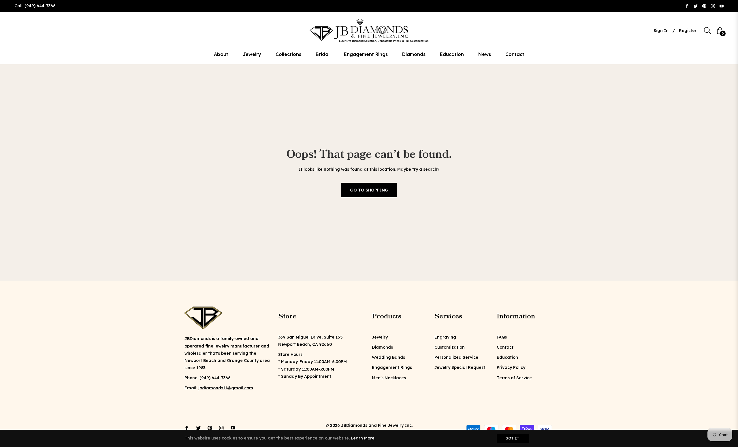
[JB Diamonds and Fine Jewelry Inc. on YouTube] (722, 5)
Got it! (513, 438)
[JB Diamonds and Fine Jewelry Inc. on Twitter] (696, 5)
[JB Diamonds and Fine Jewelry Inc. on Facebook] (687, 5)
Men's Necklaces (389, 377)
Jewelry (380, 337)
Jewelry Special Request (459, 367)
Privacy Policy (511, 367)
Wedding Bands (388, 357)
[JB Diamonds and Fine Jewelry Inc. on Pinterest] (704, 5)
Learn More (362, 438)
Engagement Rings (392, 367)
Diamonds (382, 347)
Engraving (445, 337)
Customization (449, 347)
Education (507, 357)
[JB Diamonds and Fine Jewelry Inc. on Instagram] (713, 5)
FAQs (502, 337)
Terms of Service (514, 377)
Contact (505, 347)
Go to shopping (369, 190)
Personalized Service (456, 357)
